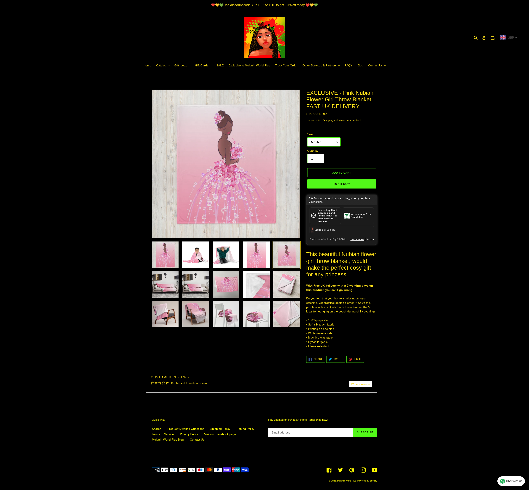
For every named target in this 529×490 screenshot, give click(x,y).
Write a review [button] (360, 384)
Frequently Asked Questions (185, 428)
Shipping (328, 120)
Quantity (312, 150)
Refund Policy (245, 428)
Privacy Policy (189, 434)
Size (310, 134)
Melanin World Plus (346, 480)
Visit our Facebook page (220, 434)
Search (156, 428)
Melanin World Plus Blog (168, 439)
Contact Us (197, 439)
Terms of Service (163, 434)
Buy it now (342, 184)
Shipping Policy (220, 428)
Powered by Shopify (367, 480)
